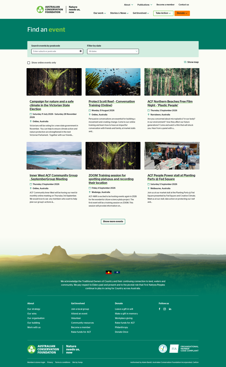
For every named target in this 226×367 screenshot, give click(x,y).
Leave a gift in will (124, 309)
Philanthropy (121, 327)
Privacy (50, 362)
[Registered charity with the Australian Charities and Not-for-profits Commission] (163, 349)
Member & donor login (36, 362)
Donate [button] (181, 13)
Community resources (82, 323)
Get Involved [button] (139, 13)
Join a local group (80, 309)
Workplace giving (123, 318)
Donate (119, 303)
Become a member (165, 5)
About (30, 303)
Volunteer (76, 318)
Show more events (113, 221)
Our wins (31, 314)
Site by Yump (77, 362)
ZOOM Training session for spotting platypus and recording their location (111, 179)
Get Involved (78, 303)
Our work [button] (98, 13)
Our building (33, 323)
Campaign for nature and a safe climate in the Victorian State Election (52, 105)
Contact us (184, 5)
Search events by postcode (45, 46)
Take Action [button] (162, 13)
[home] (53, 349)
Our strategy (33, 309)
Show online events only (44, 63)
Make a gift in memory (126, 314)
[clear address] (81, 51)
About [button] (127, 5)
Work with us (34, 327)
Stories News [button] (118, 13)
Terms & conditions (62, 362)
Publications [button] (143, 5)
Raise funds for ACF (81, 332)
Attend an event (79, 314)
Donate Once (121, 332)
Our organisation (35, 318)
